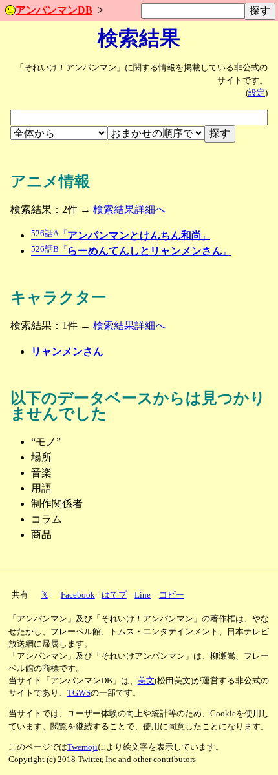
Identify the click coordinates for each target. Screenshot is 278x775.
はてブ (114, 594)
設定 (256, 92)
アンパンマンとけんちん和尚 (120, 235)
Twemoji (82, 747)
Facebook (78, 594)
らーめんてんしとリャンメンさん (131, 250)
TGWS (79, 693)
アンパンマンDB (54, 10)
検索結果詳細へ (129, 209)
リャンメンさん (67, 351)
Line (142, 594)
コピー (171, 594)
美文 (146, 680)
